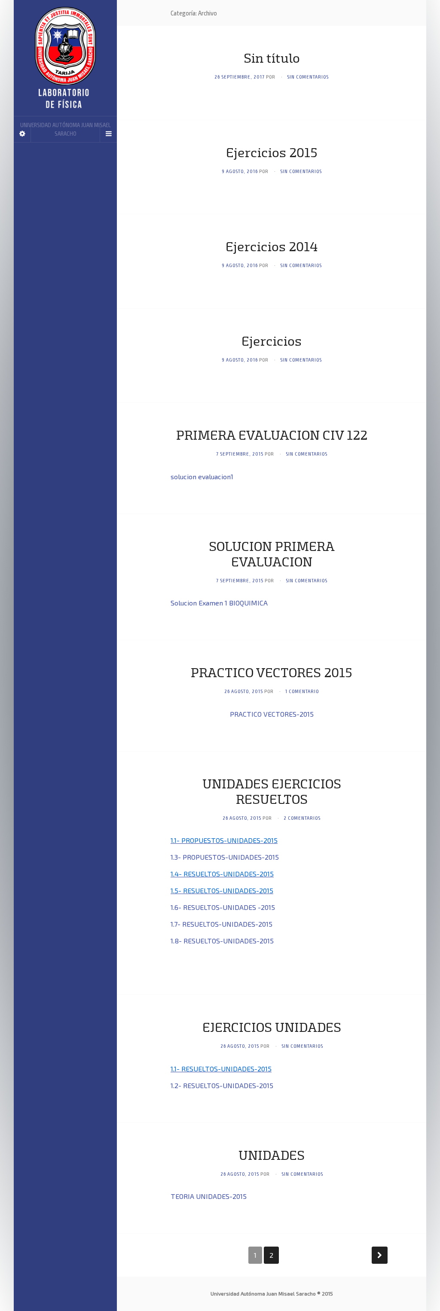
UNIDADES (271, 1156)
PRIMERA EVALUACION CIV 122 (271, 436)
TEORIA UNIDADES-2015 (209, 1196)
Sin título (272, 59)
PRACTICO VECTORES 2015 (271, 673)
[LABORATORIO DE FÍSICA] (65, 58)
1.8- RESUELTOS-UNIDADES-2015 (222, 941)
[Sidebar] (22, 133)
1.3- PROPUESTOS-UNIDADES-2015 (225, 857)
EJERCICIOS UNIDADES (271, 1028)
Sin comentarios (308, 76)
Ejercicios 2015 (272, 153)
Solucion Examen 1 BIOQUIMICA (219, 603)
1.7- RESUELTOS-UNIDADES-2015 (221, 924)
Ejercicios (271, 342)
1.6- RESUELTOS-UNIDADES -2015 (223, 907)
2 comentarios (302, 818)
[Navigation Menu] (108, 133)
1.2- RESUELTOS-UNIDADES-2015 (222, 1085)
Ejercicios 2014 (272, 247)
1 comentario (302, 691)
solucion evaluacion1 (202, 476)
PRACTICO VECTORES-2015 (272, 714)
